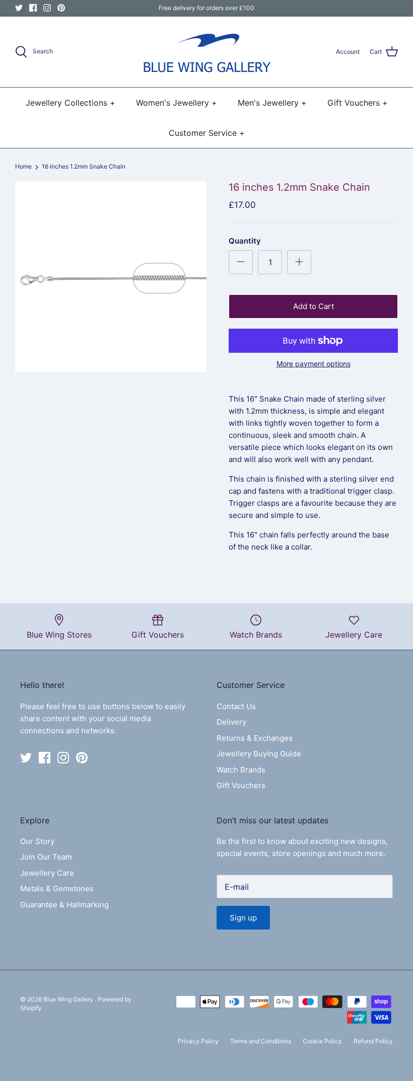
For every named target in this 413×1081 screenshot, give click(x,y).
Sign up (243, 917)
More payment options (314, 364)
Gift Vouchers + (357, 103)
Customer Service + (207, 133)
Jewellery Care (47, 873)
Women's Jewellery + (176, 103)
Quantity (245, 241)
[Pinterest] (61, 8)
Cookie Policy (322, 1041)
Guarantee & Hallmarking (64, 904)
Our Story (37, 841)
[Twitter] (19, 8)
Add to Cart (313, 306)
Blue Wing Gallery (69, 999)
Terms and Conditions (260, 1041)
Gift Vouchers (241, 785)
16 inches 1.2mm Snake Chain (83, 167)
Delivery (231, 722)
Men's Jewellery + (272, 103)
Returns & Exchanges (255, 738)
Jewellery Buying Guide (259, 753)
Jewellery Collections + (70, 103)
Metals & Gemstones (57, 888)
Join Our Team (46, 857)
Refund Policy (373, 1041)
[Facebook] (33, 8)
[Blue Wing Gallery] (206, 52)
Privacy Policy (198, 1041)
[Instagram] (47, 8)
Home (23, 167)
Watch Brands (241, 770)
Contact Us (236, 706)
